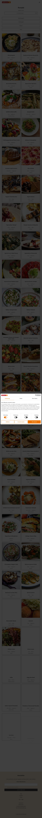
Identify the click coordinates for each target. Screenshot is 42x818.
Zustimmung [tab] (7, 398)
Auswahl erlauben (21, 421)
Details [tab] (21, 398)
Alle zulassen (34, 421)
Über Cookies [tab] (34, 398)
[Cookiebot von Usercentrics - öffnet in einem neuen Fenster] (36, 395)
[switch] (15, 417)
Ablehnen (8, 421)
